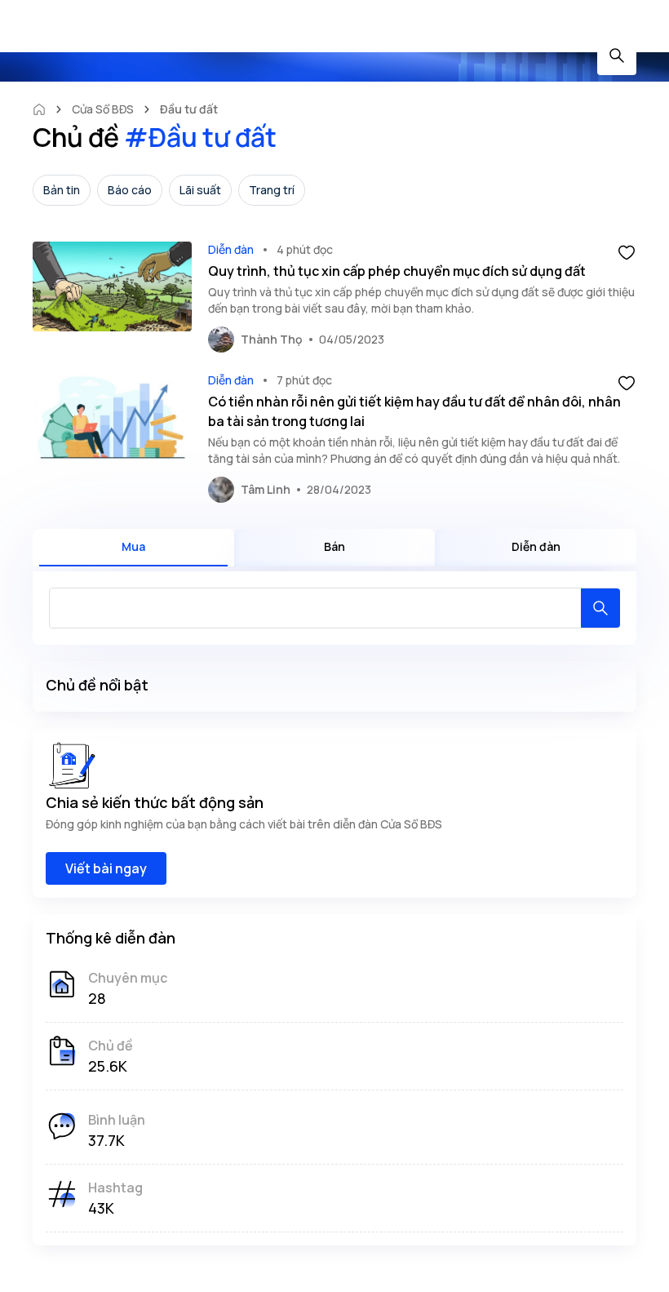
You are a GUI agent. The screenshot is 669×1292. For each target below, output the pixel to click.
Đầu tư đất (189, 109)
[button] (626, 251)
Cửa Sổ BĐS (103, 109)
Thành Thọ (272, 339)
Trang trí (272, 190)
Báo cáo (130, 190)
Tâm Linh (265, 489)
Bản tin (61, 190)
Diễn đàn (231, 249)
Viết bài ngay (106, 868)
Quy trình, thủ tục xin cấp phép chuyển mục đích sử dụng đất (397, 271)
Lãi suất (200, 190)
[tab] (133, 547)
